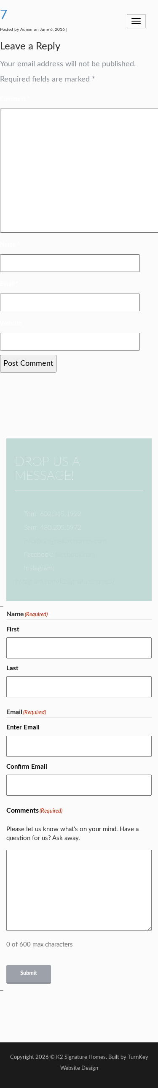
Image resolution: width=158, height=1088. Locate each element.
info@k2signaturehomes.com (65, 541)
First (12, 629)
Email (9, 284)
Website (10, 323)
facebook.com (75, 554)
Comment (14, 99)
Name (9, 245)
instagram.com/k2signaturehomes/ (65, 581)
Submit (28, 973)
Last (12, 668)
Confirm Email (26, 767)
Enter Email (23, 727)
